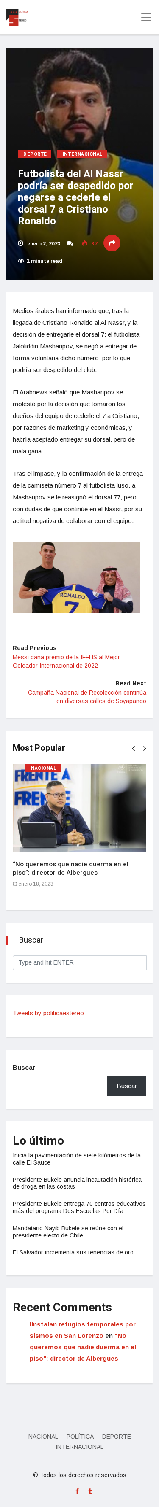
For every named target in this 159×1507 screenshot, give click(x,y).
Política (80, 1436)
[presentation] (133, 748)
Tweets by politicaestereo (48, 1012)
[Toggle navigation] (144, 17)
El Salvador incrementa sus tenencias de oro (73, 1252)
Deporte (35, 154)
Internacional (83, 154)
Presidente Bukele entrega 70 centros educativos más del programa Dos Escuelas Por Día (79, 1207)
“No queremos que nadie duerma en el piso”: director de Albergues (70, 868)
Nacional (43, 768)
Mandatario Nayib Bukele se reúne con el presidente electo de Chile (68, 1232)
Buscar (24, 1067)
